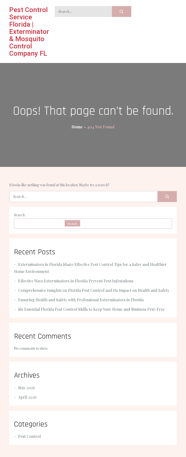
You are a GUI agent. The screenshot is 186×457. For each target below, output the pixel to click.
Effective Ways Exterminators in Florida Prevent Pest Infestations (75, 280)
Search (19, 215)
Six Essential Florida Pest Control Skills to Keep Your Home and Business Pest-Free (91, 309)
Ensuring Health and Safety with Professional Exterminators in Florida (81, 299)
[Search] (121, 11)
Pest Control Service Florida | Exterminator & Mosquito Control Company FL (29, 31)
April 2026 (27, 397)
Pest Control (29, 436)
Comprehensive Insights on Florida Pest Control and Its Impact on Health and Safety (93, 290)
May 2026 (26, 387)
